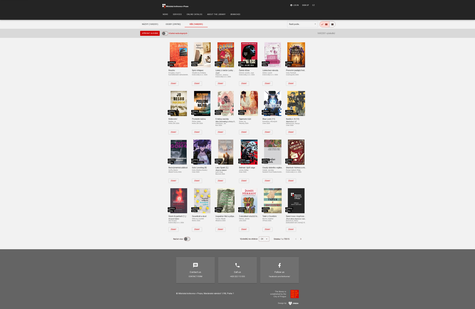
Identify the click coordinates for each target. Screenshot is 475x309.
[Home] (175, 6)
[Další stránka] (300, 238)
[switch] (165, 33)
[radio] (324, 24)
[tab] (150, 24)
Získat (173, 84)
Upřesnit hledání (150, 33)
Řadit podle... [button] (295, 24)
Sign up (305, 5)
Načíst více (178, 239)
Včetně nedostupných (178, 33)
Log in (294, 5)
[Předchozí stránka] (295, 238)
